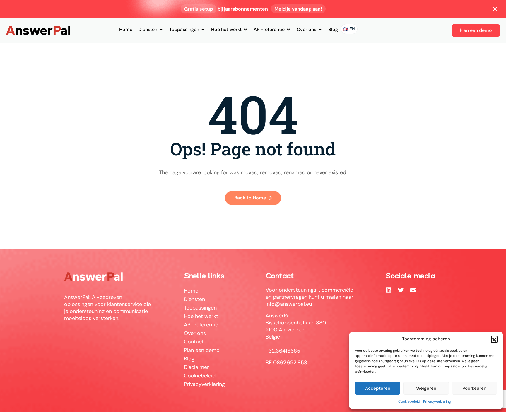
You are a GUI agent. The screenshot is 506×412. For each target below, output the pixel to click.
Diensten (147, 29)
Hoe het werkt (226, 29)
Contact (194, 341)
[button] (494, 339)
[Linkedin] (388, 290)
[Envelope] (413, 290)
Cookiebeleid (409, 401)
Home (125, 29)
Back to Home (250, 198)
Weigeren (426, 388)
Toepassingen (184, 29)
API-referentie (269, 29)
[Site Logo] (38, 30)
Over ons (306, 29)
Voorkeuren (474, 388)
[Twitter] (401, 290)
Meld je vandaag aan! (298, 9)
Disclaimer (196, 367)
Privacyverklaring (437, 401)
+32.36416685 (283, 350)
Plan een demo (202, 350)
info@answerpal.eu (289, 303)
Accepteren (377, 388)
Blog (333, 29)
